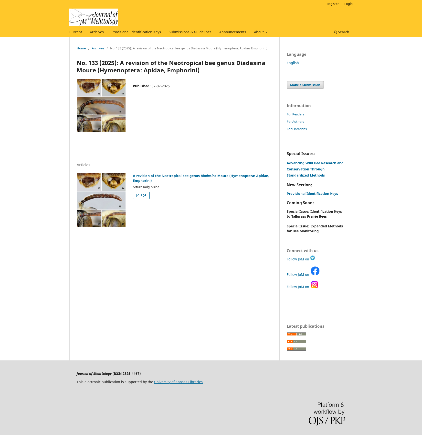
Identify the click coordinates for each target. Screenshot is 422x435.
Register (333, 3)
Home (81, 48)
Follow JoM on (298, 259)
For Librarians (297, 129)
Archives (97, 32)
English (293, 62)
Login (348, 3)
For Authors (295, 121)
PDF (143, 195)
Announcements (232, 32)
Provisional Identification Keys (136, 32)
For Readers (295, 114)
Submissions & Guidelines (190, 32)
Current (75, 32)
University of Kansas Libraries (178, 381)
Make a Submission (305, 85)
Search (343, 32)
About (259, 32)
